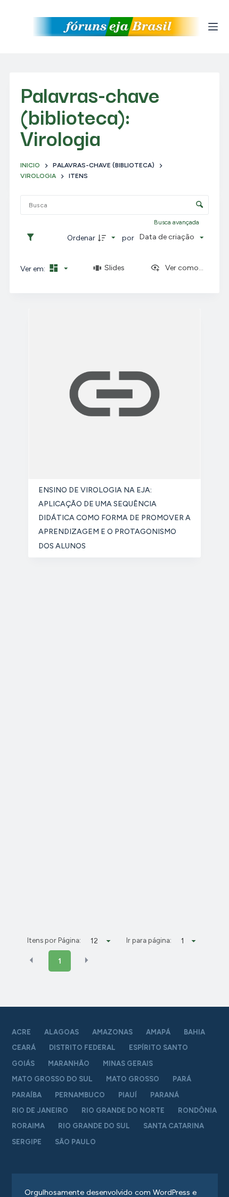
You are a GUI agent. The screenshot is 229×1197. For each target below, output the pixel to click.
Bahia (194, 1032)
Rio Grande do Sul (94, 1126)
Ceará (24, 1048)
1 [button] (59, 961)
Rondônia (197, 1110)
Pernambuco (80, 1095)
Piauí (127, 1095)
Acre (21, 1032)
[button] (31, 960)
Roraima (28, 1126)
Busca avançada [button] (177, 222)
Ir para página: (148, 940)
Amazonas (112, 1032)
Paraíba (27, 1095)
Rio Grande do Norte (123, 1110)
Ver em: (33, 268)
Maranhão (68, 1063)
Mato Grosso (132, 1079)
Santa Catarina (173, 1126)
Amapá (158, 1032)
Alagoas (61, 1032)
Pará (182, 1079)
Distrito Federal (82, 1048)
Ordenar (81, 237)
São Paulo (75, 1142)
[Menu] (213, 26)
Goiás (23, 1063)
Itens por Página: (54, 940)
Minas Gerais (128, 1063)
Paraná (164, 1095)
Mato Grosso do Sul (52, 1079)
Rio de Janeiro (40, 1110)
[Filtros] (33, 237)
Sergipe (27, 1142)
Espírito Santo (158, 1048)
